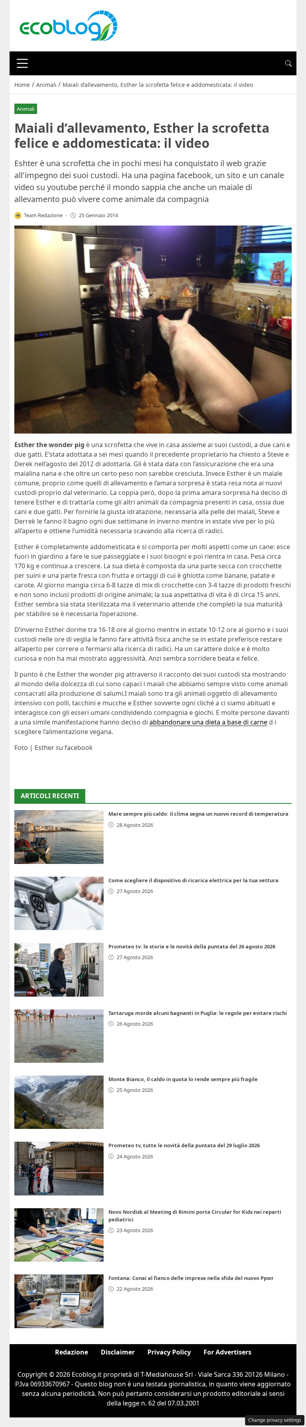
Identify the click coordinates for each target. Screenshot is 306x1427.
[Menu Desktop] (22, 63)
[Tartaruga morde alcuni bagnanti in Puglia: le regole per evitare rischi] (59, 1036)
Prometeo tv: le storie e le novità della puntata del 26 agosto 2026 (191, 946)
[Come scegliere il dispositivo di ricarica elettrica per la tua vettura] (59, 903)
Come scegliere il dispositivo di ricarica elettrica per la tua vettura (193, 880)
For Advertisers (227, 1352)
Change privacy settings (274, 1420)
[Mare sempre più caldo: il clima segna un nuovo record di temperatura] (59, 837)
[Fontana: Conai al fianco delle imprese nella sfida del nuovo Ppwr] (59, 1301)
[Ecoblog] (68, 25)
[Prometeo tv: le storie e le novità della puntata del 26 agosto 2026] (59, 969)
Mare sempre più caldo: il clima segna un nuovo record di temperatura (198, 813)
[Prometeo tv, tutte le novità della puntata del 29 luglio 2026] (59, 1168)
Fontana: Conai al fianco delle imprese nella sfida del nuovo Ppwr (191, 1278)
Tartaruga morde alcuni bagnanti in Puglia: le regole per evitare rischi (197, 1013)
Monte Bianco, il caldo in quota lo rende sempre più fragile (183, 1079)
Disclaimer (118, 1352)
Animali (25, 108)
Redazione (71, 1352)
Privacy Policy (169, 1352)
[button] (288, 63)
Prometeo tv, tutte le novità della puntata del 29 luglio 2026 (184, 1145)
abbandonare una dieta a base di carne (208, 722)
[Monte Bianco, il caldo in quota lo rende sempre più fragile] (59, 1102)
